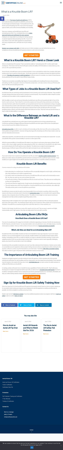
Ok (32, 447)
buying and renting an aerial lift (47, 225)
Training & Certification (8, 401)
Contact (31, 430)
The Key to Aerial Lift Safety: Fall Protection (50, 328)
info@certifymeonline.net (10, 417)
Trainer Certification (7, 384)
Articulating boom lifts (7, 129)
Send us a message (9, 412)
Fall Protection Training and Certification (12, 396)
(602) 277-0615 (19, 295)
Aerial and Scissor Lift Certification (10, 382)
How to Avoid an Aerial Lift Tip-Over (10, 326)
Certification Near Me (7, 387)
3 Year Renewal (6, 398)
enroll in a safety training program (47, 156)
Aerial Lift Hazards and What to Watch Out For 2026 (30, 328)
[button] (2, 19)
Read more (5, 331)
